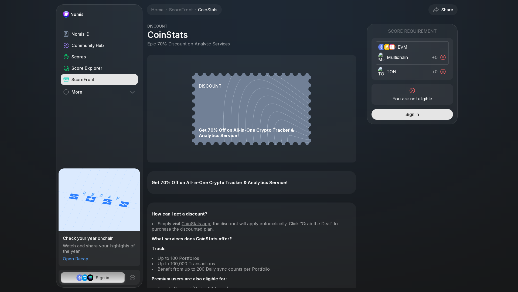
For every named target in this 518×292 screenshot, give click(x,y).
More (76, 92)
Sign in (102, 277)
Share (447, 9)
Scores (78, 56)
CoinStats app (196, 223)
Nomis (77, 14)
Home (157, 9)
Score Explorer (86, 68)
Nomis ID (80, 34)
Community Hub (87, 45)
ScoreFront (82, 79)
